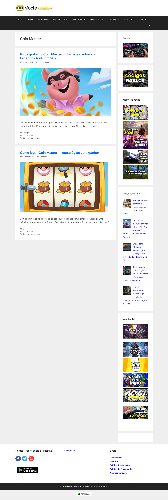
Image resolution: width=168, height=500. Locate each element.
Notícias (30, 19)
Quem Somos (116, 457)
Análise (113, 19)
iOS (65, 19)
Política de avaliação (120, 465)
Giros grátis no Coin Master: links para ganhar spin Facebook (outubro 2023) (58, 56)
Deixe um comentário (31, 138)
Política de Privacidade (121, 469)
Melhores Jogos (96, 19)
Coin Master (28, 135)
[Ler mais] (92, 126)
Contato (114, 461)
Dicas (25, 229)
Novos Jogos (43, 19)
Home (20, 19)
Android (56, 19)
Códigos (140, 19)
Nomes (126, 19)
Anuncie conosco (118, 473)
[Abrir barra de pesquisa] (149, 26)
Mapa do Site (69, 450)
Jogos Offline (77, 19)
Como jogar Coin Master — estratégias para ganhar (59, 153)
